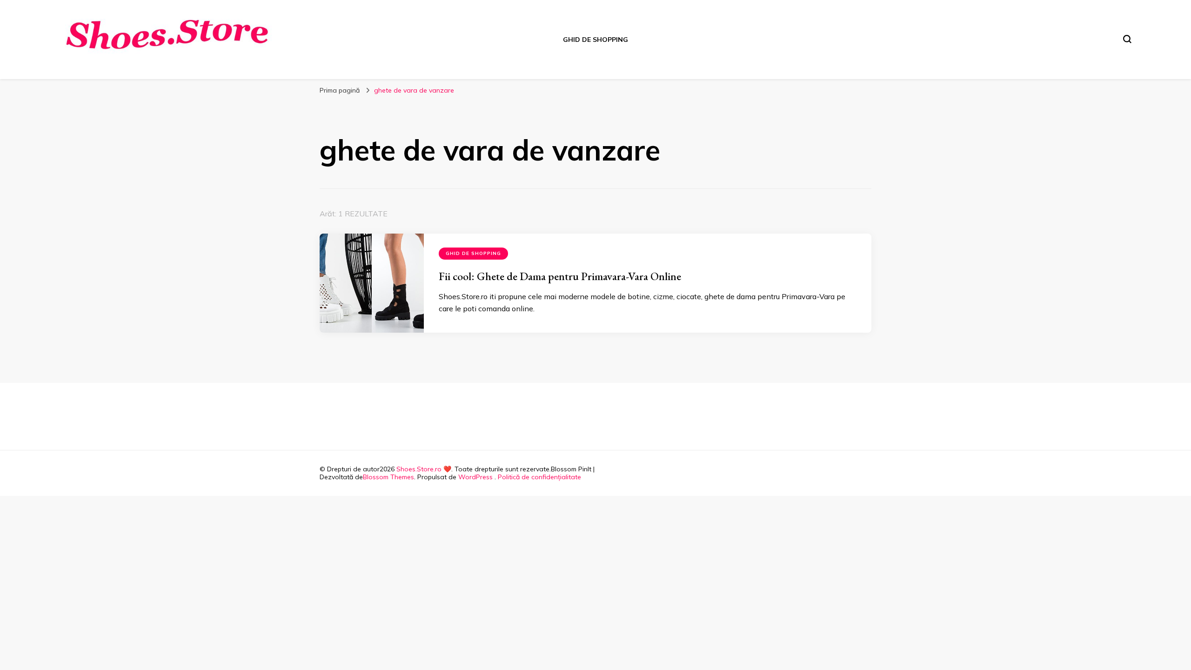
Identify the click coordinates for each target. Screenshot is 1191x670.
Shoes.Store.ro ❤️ (423, 469)
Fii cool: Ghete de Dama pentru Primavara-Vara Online (560, 276)
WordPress (475, 477)
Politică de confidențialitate (539, 477)
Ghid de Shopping (595, 39)
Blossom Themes (388, 477)
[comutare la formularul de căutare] (1127, 39)
